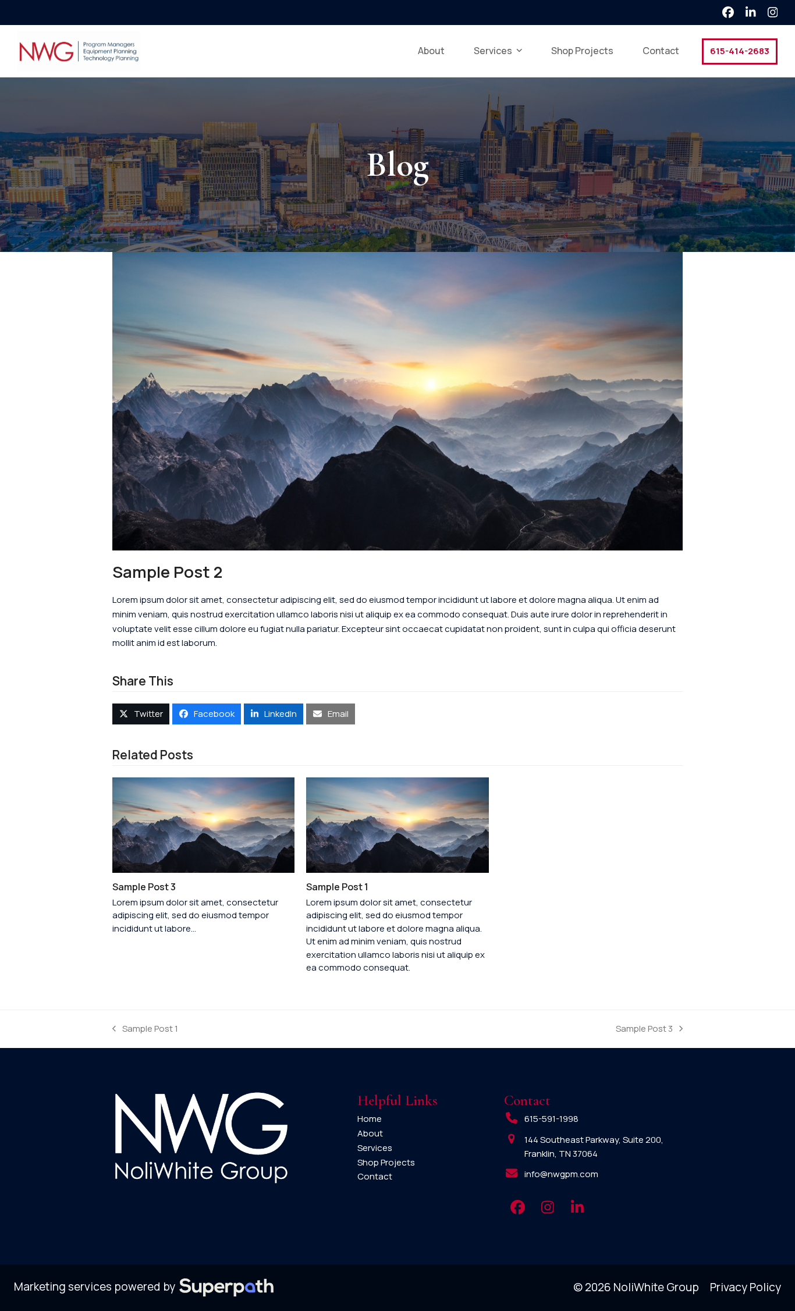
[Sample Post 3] (203, 824)
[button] (140, 714)
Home (369, 1119)
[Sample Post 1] (397, 824)
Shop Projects (386, 1162)
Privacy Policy (745, 1287)
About (370, 1133)
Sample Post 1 (337, 886)
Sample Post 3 (144, 886)
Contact (374, 1176)
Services (374, 1148)
